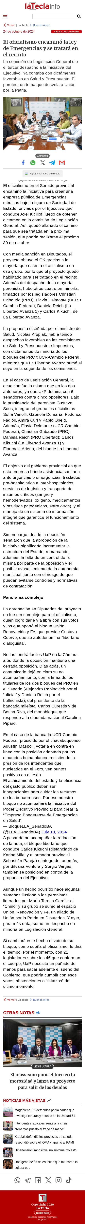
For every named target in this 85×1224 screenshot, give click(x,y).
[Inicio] (42, 6)
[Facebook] (37, 1180)
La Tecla (23, 25)
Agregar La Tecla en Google (45, 173)
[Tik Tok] (68, 1180)
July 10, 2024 (54, 832)
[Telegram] (27, 1180)
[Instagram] (58, 1180)
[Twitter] (48, 1180)
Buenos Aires (41, 25)
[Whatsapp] (17, 1180)
